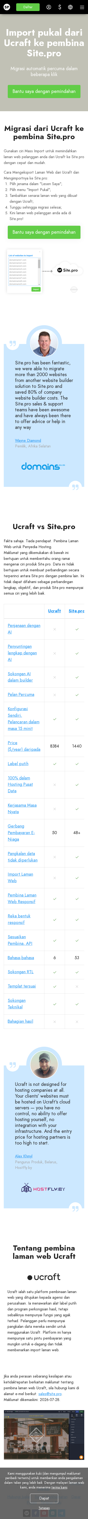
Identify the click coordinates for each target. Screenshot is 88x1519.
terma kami (59, 1487)
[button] (28, 7)
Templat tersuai (22, 986)
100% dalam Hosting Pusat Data (20, 784)
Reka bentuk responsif (19, 919)
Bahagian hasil (20, 1021)
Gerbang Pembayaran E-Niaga (21, 832)
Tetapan (44, 1508)
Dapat (44, 1498)
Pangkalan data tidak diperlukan (23, 857)
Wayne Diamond (28, 440)
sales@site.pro (49, 1394)
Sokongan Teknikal (17, 1003)
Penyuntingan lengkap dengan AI (22, 653)
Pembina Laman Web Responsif (22, 898)
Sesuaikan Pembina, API (20, 940)
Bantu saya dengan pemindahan (44, 91)
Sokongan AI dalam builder (20, 677)
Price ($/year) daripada (24, 746)
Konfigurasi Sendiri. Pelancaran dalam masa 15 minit (23, 719)
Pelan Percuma (21, 694)
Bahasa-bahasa (21, 958)
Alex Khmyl (23, 1156)
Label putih (18, 764)
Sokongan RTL (21, 972)
